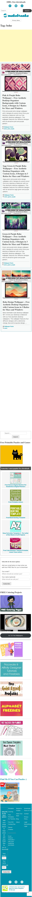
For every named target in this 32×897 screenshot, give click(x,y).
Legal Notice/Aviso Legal (27, 824)
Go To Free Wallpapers (15, 635)
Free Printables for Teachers (11, 817)
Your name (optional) (8, 577)
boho (5, 128)
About (18, 822)
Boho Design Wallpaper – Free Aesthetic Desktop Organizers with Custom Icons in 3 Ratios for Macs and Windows (16, 305)
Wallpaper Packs (8, 127)
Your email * (6, 571)
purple (12, 128)
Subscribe (6, 584)
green (9, 197)
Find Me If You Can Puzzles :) (13, 779)
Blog (17, 819)
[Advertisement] (16, 46)
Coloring (10, 811)
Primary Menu (16, 20)
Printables (11, 808)
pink (9, 128)
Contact (26, 813)
